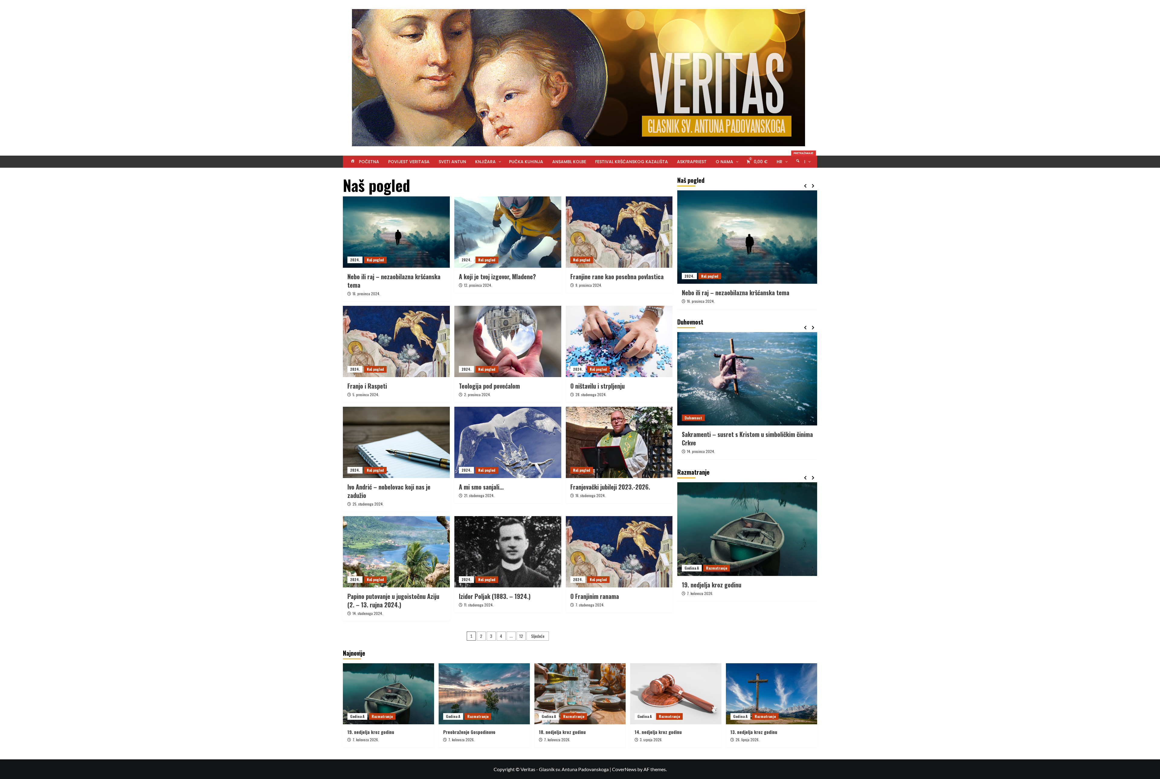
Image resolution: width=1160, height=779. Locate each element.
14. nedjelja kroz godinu (658, 732)
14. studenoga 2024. (368, 613)
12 (521, 636)
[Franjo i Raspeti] (396, 341)
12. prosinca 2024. (478, 285)
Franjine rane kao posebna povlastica (617, 276)
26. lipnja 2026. (747, 739)
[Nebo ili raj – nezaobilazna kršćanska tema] (396, 232)
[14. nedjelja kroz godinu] (675, 693)
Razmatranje (716, 568)
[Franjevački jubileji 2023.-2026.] (619, 442)
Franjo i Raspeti (367, 385)
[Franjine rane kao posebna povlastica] (619, 232)
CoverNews (624, 769)
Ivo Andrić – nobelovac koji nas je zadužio (388, 491)
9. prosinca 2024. (588, 285)
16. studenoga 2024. (590, 495)
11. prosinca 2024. (700, 451)
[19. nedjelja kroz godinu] (388, 693)
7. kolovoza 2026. (700, 593)
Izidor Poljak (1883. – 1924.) (494, 596)
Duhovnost (693, 417)
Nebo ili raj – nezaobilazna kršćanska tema (393, 280)
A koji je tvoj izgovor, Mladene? (497, 276)
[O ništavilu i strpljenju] (619, 341)
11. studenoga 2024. (479, 604)
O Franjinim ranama (594, 596)
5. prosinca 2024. (366, 394)
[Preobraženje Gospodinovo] (747, 529)
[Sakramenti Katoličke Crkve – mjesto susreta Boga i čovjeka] (747, 378)
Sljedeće (537, 636)
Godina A (692, 568)
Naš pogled (375, 259)
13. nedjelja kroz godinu (753, 732)
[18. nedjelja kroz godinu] (580, 693)
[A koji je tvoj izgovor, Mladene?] (507, 232)
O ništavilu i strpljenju (597, 385)
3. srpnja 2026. (651, 739)
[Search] (813, 175)
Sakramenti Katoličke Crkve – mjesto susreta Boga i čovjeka (746, 438)
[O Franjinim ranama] (619, 551)
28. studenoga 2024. (591, 394)
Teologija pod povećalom (489, 385)
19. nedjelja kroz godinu (370, 732)
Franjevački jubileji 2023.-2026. (610, 486)
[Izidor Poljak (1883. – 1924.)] (507, 551)
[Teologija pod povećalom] (507, 341)
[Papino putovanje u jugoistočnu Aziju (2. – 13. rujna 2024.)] (396, 551)
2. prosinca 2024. (477, 394)
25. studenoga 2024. (368, 503)
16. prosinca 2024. (366, 293)
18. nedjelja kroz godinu (562, 732)
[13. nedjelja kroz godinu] (771, 693)
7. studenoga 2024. (589, 604)
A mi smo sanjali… (481, 486)
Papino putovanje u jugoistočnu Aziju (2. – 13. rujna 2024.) (393, 600)
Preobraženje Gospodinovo (715, 584)
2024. (355, 259)
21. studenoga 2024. (479, 495)
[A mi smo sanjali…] (507, 442)
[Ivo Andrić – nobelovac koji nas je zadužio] (396, 442)
